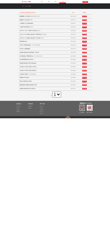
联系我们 (41, 113)
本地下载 (84, 16)
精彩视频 (30, 106)
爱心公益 (41, 111)
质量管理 (18, 111)
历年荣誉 (41, 108)
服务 (56, 1)
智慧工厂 (18, 110)
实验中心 (18, 108)
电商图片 (30, 108)
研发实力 (18, 106)
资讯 (49, 1)
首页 (23, 6)
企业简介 (41, 106)
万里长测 (41, 110)
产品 (42, 1)
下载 (63, 1)
